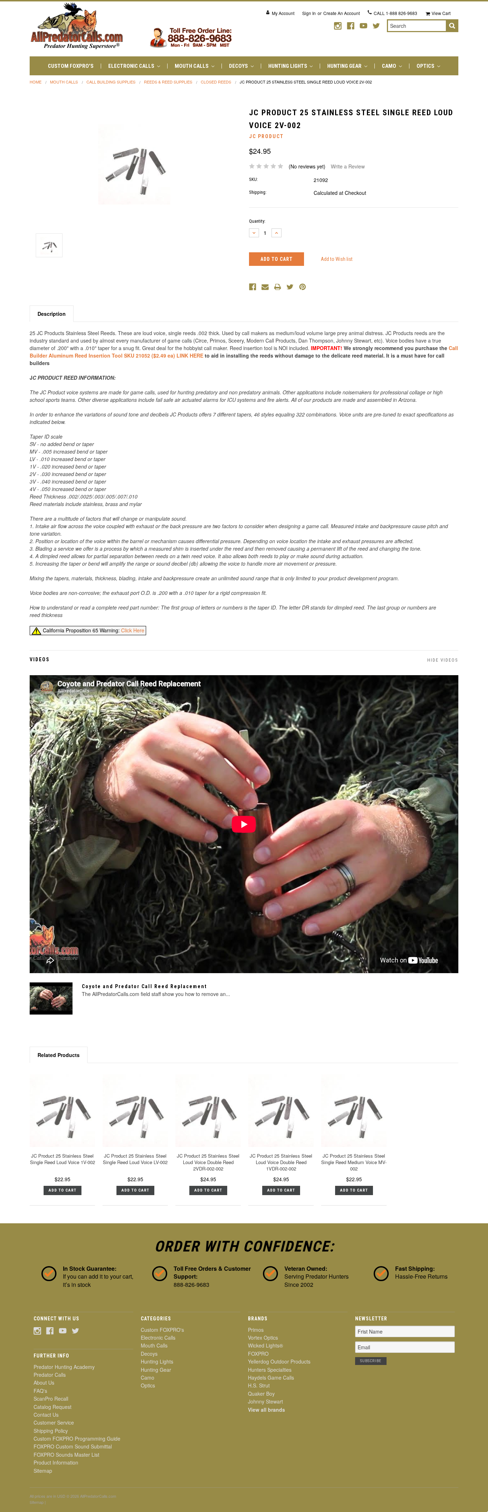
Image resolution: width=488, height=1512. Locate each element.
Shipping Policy (51, 1430)
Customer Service (54, 1422)
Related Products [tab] (59, 1054)
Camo (389, 66)
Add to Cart (62, 1190)
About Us (44, 1382)
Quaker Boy (261, 1393)
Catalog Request (52, 1406)
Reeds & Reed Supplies (168, 82)
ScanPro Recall (51, 1398)
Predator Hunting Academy (64, 1366)
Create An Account (341, 13)
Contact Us (46, 1414)
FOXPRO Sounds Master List (66, 1454)
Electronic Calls (131, 66)
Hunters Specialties (270, 1369)
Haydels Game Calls (271, 1377)
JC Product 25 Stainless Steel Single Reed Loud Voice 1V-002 (62, 1158)
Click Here (132, 630)
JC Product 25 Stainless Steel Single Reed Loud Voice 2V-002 (306, 82)
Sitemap (43, 1470)
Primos (256, 1329)
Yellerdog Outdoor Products (279, 1361)
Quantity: (257, 221)
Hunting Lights (288, 66)
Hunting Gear (345, 66)
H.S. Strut (259, 1385)
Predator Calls (50, 1374)
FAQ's (40, 1390)
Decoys (239, 66)
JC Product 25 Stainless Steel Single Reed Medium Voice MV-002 (354, 1162)
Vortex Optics (263, 1337)
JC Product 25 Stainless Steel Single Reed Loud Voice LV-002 (135, 1158)
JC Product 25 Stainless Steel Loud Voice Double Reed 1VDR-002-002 (281, 1162)
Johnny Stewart (265, 1401)
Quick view (62, 1110)
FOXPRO (258, 1353)
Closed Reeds (216, 82)
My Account (283, 13)
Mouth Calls (192, 66)
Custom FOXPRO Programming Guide (77, 1438)
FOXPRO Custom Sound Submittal (73, 1446)
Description (52, 313)
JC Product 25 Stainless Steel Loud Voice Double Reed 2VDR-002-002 (208, 1162)
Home (35, 82)
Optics (426, 66)
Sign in (309, 13)
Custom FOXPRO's (71, 66)
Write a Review (348, 166)
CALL (395, 13)
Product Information (56, 1462)
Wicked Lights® (265, 1345)
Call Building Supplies (110, 82)
